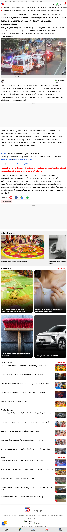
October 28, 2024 (22, 164)
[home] (1, 7)
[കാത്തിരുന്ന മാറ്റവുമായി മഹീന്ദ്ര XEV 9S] (50, 316)
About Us (13, 515)
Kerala (13, 7)
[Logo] (2, 4)
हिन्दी (2, 1)
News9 (6, 1)
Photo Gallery (7, 410)
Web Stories (55, 7)
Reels (3, 457)
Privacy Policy (45, 515)
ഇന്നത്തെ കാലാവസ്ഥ (20, 10)
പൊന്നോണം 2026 (8, 10)
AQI (54, 4)
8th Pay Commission (53, 10)
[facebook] (16, 197)
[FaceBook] (34, 511)
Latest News (6, 362)
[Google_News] (21, 197)
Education (43, 7)
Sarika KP (7, 81)
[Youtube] (10, 197)
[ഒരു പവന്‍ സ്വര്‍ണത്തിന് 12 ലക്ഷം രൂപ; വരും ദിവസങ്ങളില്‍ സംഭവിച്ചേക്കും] (50, 271)
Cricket (18, 7)
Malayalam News (5, 14)
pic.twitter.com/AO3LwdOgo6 (23, 160)
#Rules (3, 160)
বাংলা (26, 1)
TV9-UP (41, 1)
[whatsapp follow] (27, 197)
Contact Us (7, 515)
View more (61, 268)
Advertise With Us (23, 515)
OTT (62, 10)
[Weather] (51, 4)
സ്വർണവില (31, 10)
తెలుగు (13, 1)
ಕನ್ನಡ (10, 1)
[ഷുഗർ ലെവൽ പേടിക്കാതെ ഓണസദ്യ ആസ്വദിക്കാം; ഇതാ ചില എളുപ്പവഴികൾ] (17, 271)
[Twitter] (37, 511)
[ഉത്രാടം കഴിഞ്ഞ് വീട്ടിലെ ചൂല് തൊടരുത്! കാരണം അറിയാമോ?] (17, 316)
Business (36, 7)
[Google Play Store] (28, 522)
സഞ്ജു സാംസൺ (41, 10)
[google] (60, 81)
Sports (49, 7)
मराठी (18, 1)
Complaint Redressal (34, 515)
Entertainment (29, 7)
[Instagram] (41, 511)
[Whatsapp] (57, 4)
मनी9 (37, 1)
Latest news (7, 7)
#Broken (9, 160)
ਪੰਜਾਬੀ (29, 1)
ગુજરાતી (22, 1)
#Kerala (3, 154)
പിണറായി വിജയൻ (6, 201)
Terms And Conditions (57, 515)
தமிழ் (33, 1)
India (22, 7)
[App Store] (38, 524)
